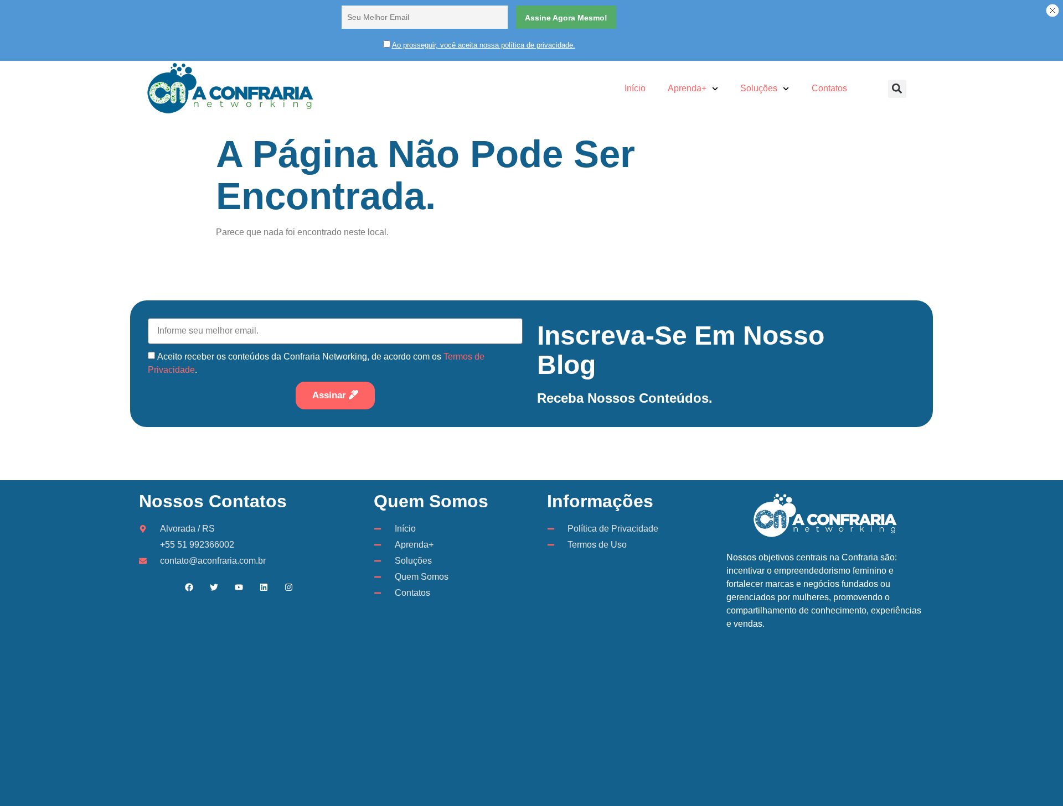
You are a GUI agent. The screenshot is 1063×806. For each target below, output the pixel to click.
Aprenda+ (687, 88)
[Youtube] (238, 587)
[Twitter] (213, 587)
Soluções (758, 88)
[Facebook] (188, 587)
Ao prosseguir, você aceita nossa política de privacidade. (483, 45)
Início (635, 88)
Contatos (829, 88)
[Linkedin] (263, 587)
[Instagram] (288, 587)
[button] (897, 89)
